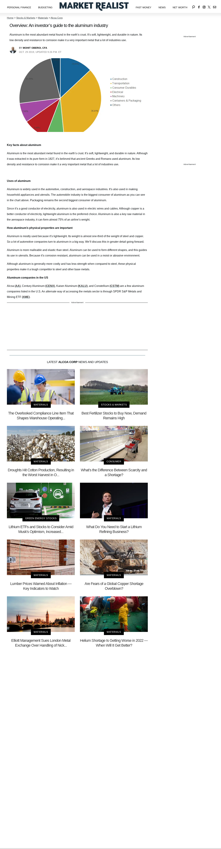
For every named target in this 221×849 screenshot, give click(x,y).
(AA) (18, 285)
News (162, 7)
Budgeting (45, 7)
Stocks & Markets (25, 17)
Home (10, 17)
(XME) (26, 296)
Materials (43, 17)
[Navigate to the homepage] (94, 6)
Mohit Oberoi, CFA (35, 47)
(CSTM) (114, 285)
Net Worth (180, 7)
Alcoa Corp (57, 17)
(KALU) (83, 285)
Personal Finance (19, 7)
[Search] (193, 6)
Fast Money (143, 7)
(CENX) (50, 285)
